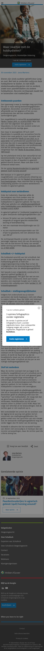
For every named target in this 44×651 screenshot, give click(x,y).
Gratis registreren (16, 339)
